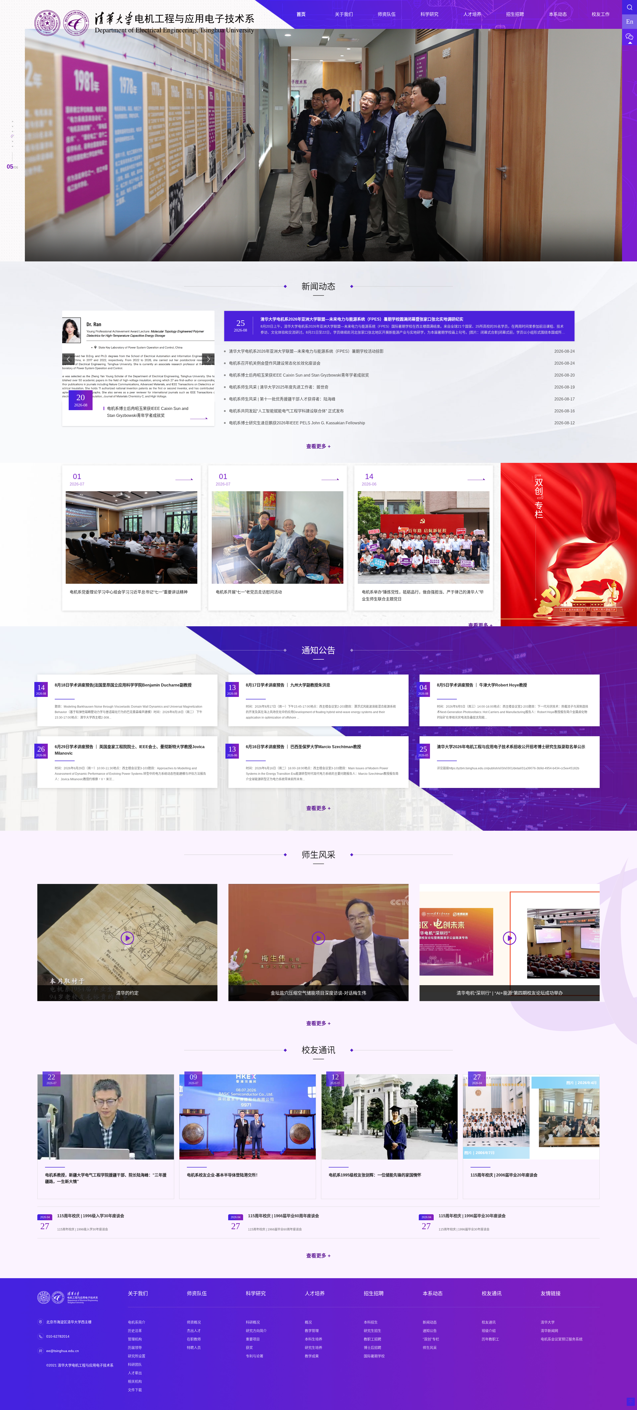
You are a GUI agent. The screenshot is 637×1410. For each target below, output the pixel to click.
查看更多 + (318, 446)
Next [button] (619, 147)
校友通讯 (492, 1293)
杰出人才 (194, 1331)
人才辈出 (135, 1373)
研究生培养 (313, 1348)
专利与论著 (254, 1356)
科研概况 (253, 1322)
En (629, 21)
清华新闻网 (549, 1331)
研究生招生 (372, 1331)
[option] (323, 145)
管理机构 (135, 1339)
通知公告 (430, 1331)
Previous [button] (27, 147)
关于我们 (138, 1293)
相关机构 (135, 1381)
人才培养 (315, 1293)
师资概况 (194, 1322)
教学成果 (312, 1356)
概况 (308, 1322)
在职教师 (194, 1339)
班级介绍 (489, 1331)
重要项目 (253, 1339)
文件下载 (135, 1390)
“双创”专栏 (431, 1339)
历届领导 (135, 1348)
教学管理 (312, 1331)
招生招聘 (374, 1293)
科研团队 (135, 1364)
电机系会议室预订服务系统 (562, 1339)
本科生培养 (313, 1339)
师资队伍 (197, 1293)
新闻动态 (430, 1322)
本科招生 (371, 1322)
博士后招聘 (372, 1348)
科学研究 (256, 1293)
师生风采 (430, 1348)
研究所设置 (136, 1356)
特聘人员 (194, 1348)
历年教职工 (490, 1339)
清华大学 (548, 1322)
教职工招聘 (372, 1339)
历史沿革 (135, 1331)
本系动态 (433, 1293)
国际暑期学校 (374, 1356)
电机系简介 (136, 1322)
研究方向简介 (256, 1331)
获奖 (249, 1348)
